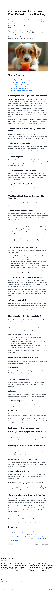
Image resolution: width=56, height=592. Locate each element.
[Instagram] (49, 589)
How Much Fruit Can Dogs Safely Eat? (19, 84)
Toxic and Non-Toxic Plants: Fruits (22, 533)
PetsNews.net (4, 579)
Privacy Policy (6, 581)
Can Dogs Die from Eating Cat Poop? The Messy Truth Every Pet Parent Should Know (21, 567)
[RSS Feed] (53, 2)
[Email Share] (47, 544)
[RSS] (53, 589)
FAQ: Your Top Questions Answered (19, 88)
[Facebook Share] (41, 544)
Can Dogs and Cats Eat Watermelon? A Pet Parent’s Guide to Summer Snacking (35, 567)
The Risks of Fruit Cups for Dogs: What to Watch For (23, 82)
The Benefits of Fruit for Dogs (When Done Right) (22, 81)
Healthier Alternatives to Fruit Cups (19, 86)
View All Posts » (4, 560)
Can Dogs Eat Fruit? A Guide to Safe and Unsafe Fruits (31, 536)
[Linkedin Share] (43, 544)
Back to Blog (12, 551)
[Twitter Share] (39, 544)
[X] (47, 589)
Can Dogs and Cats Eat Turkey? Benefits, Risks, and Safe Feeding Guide (7, 566)
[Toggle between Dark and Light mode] (51, 2)
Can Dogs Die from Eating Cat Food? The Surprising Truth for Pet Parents (48, 567)
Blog (30, 2)
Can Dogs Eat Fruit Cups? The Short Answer (21, 79)
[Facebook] (51, 589)
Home (26, 2)
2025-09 (10, 544)
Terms (2, 581)
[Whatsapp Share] (45, 544)
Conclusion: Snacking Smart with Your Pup (21, 90)
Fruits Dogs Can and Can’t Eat (36, 534)
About (21, 581)
